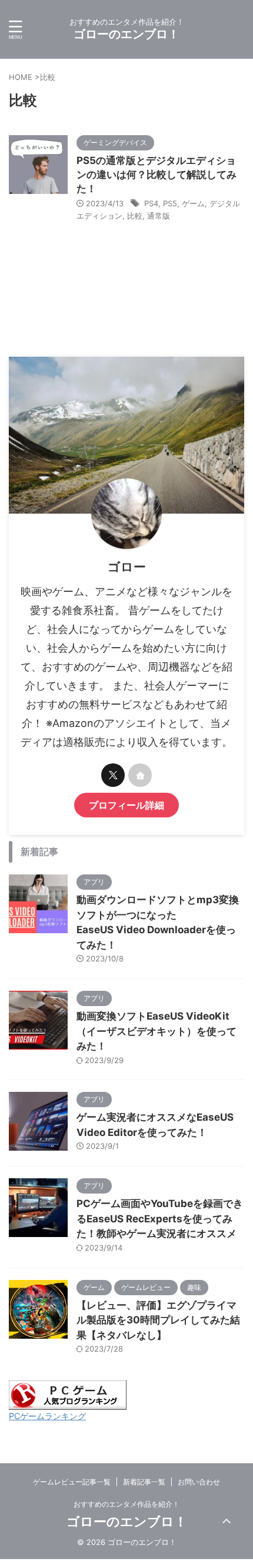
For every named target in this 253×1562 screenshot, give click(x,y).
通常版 (158, 215)
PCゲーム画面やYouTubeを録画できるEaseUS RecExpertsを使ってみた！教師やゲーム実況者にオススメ (159, 1218)
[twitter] (113, 775)
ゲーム (193, 203)
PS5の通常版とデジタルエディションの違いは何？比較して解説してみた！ (156, 175)
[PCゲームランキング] (67, 1404)
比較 (134, 215)
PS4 (151, 203)
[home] (140, 775)
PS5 (170, 203)
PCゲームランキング (47, 1416)
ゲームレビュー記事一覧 (72, 1481)
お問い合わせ (199, 1481)
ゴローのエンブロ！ (126, 34)
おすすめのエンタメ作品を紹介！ (126, 1504)
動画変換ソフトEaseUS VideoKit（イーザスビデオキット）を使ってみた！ (156, 1031)
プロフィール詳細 (126, 805)
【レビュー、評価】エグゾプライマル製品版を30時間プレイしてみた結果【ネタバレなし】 (158, 1320)
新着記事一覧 (144, 1481)
